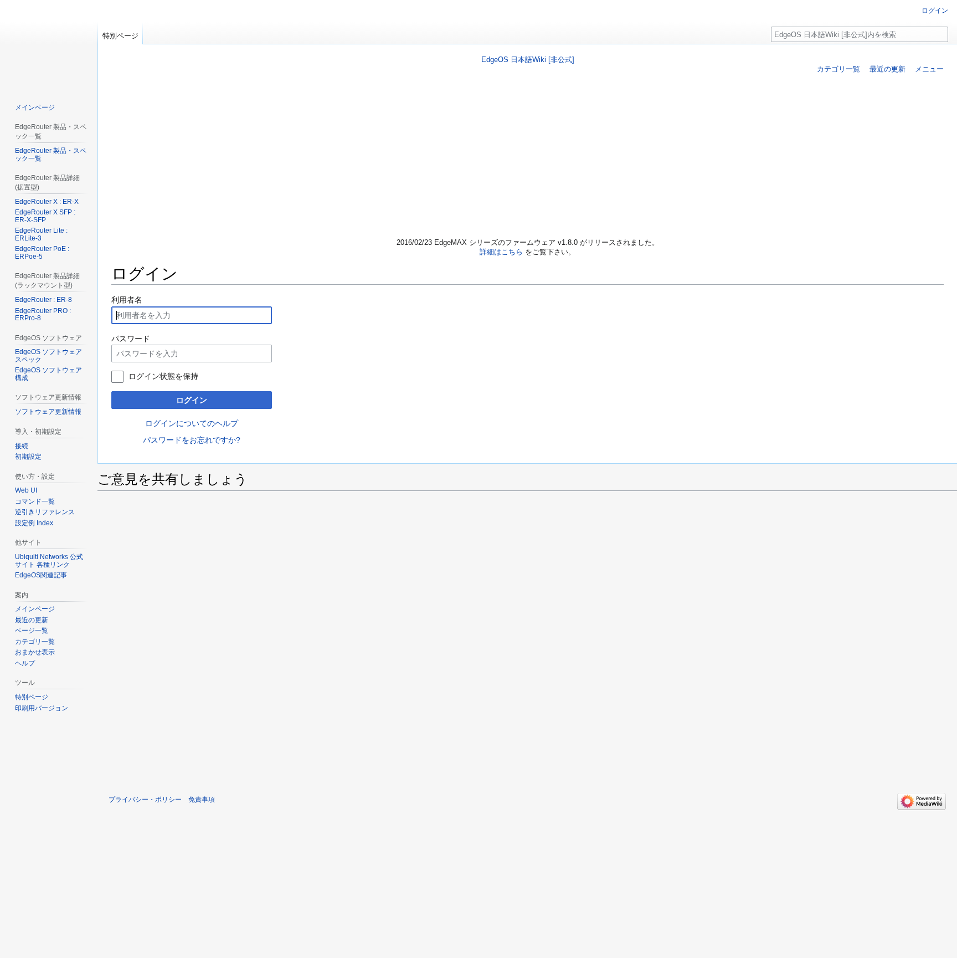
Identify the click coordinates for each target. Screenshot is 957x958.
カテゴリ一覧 (838, 69)
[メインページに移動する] (48, 44)
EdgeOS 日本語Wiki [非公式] (527, 59)
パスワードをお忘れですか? (191, 440)
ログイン (191, 400)
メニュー (929, 69)
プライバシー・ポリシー (145, 799)
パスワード (130, 338)
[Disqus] (527, 637)
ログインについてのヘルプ (191, 423)
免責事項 (201, 799)
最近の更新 (887, 69)
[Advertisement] (527, 157)
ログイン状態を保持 (163, 376)
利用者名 (126, 299)
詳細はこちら (501, 252)
